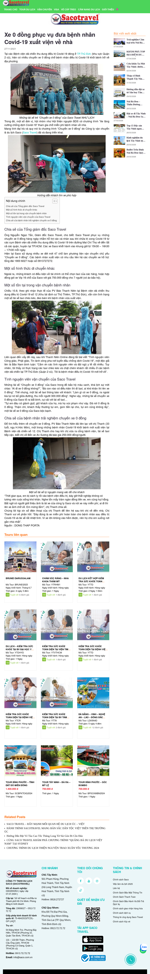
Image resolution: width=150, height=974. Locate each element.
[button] (53, 201)
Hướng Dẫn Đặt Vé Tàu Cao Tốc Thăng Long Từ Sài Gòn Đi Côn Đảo (45, 835)
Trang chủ (10, 9)
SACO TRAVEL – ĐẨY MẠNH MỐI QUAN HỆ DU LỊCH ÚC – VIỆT (46, 824)
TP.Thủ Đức (84, 53)
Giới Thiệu (108, 9)
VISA (56, 9)
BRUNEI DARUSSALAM (18, 578)
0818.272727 (57, 899)
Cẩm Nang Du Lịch (89, 9)
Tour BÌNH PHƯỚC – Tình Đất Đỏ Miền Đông (20, 784)
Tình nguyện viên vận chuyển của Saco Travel (28, 216)
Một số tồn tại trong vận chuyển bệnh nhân (26, 213)
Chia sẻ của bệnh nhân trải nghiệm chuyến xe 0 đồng (31, 220)
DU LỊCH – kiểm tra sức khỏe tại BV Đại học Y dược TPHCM (19, 649)
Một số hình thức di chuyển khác (21, 209)
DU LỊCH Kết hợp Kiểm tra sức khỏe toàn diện (91, 581)
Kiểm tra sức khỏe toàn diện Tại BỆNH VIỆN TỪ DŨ (93, 649)
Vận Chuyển (44, 9)
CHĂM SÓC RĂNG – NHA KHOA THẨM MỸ (55, 580)
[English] (117, 9)
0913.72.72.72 (22, 953)
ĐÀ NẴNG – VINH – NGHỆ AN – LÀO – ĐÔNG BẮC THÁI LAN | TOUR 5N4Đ (92, 717)
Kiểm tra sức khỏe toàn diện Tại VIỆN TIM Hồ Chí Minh (55, 649)
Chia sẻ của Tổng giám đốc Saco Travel (25, 206)
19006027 (20, 908)
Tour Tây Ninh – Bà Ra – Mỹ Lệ (56, 784)
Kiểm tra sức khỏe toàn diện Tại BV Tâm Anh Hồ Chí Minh (54, 717)
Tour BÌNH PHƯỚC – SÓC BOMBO (93, 784)
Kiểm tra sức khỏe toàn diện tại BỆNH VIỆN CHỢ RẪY (20, 717)
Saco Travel (30, 132)
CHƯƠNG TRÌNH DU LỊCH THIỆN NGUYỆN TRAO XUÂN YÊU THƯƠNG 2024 (53, 847)
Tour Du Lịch (27, 9)
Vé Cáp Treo (68, 9)
